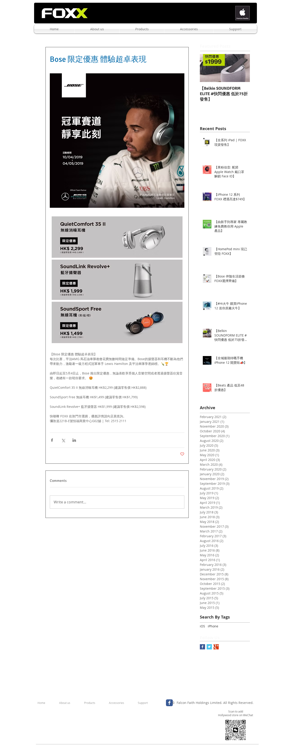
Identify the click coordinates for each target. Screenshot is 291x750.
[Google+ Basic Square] (216, 646)
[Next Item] (243, 68)
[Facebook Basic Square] (202, 646)
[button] (97, 29)
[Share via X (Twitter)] (63, 440)
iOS (202, 626)
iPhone (213, 626)
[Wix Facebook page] (169, 702)
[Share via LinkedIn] (74, 440)
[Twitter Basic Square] (209, 646)
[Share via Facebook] (52, 440)
